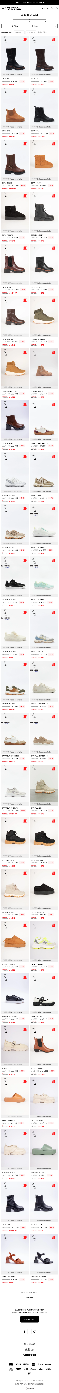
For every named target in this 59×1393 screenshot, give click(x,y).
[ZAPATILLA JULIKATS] (15, 785)
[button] (51, 8)
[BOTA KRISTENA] (44, 1045)
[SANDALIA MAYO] (15, 1097)
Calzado (18, 32)
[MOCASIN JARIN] (44, 1097)
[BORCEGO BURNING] (44, 316)
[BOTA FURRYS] (44, 160)
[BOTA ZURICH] (15, 160)
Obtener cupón (29, 1319)
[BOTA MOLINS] (44, 264)
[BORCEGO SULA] (44, 212)
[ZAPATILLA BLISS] (15, 681)
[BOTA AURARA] (15, 420)
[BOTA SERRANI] (44, 1202)
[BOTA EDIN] (15, 1202)
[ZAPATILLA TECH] (44, 837)
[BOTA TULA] (44, 108)
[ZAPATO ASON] (44, 993)
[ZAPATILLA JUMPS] (44, 524)
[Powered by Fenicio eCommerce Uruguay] (29, 1388)
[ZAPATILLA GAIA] (44, 629)
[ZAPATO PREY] (15, 1045)
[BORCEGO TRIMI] (44, 368)
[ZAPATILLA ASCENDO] (15, 993)
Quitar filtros (42, 32)
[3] (45, 22)
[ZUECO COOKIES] (44, 889)
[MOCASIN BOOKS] (15, 1149)
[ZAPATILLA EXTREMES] (44, 420)
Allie (29, 1348)
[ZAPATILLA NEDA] (44, 941)
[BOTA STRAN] (15, 108)
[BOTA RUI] (15, 56)
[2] (29, 22)
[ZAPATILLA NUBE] (15, 472)
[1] (13, 22)
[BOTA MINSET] (15, 264)
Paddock (29, 1353)
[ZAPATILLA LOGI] (44, 785)
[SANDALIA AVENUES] (15, 1254)
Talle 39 (30, 32)
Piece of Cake (29, 1343)
